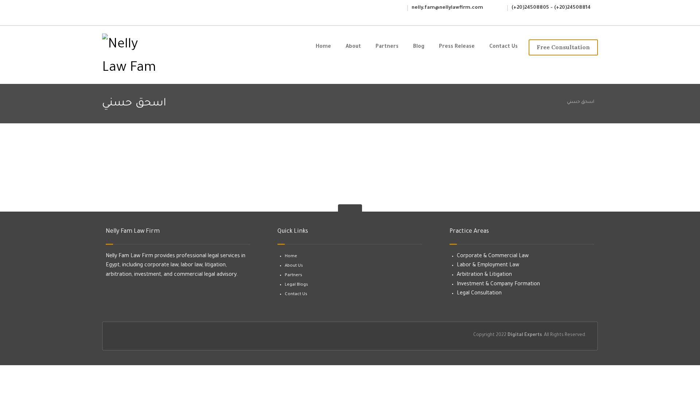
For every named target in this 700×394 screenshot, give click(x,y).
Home (291, 256)
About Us (294, 266)
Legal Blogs (296, 285)
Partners (293, 275)
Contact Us (296, 294)
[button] (112, 10)
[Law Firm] (142, 57)
